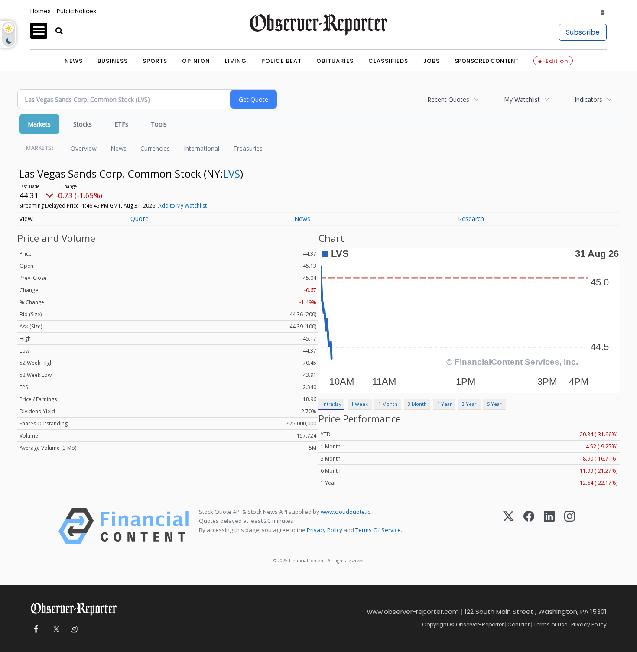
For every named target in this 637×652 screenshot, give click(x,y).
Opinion (196, 61)
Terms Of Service (378, 530)
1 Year (444, 404)
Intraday (331, 404)
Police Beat (281, 61)
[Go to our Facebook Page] (35, 629)
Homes (40, 11)
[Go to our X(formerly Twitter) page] (54, 629)
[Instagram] (569, 526)
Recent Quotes (448, 99)
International (201, 148)
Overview (84, 148)
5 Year (494, 404)
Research (471, 218)
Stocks (82, 124)
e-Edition (553, 61)
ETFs (121, 124)
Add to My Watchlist (182, 205)
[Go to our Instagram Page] (73, 629)
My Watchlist (522, 99)
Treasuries (248, 148)
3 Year (469, 404)
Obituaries (335, 61)
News (74, 61)
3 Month (417, 404)
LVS (231, 173)
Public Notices (76, 11)
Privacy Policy (324, 530)
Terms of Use (550, 624)
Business (113, 61)
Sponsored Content (487, 61)
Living (236, 61)
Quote (139, 218)
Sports (155, 61)
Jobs (431, 61)
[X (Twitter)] (508, 526)
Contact (518, 624)
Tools (159, 124)
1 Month (387, 404)
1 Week (359, 404)
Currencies (155, 148)
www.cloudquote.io (346, 512)
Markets (39, 124)
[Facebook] (529, 526)
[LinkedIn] (549, 526)
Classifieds (388, 61)
